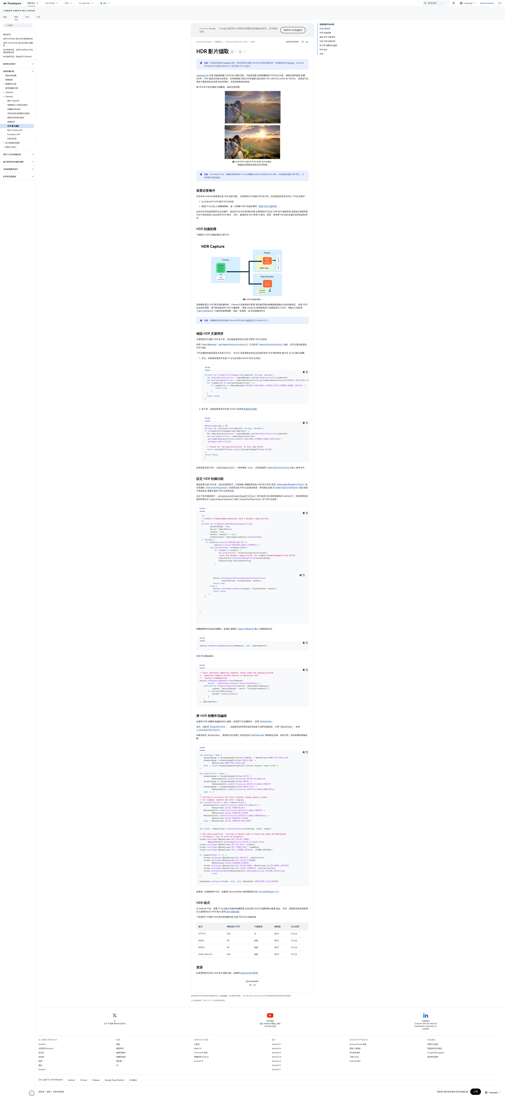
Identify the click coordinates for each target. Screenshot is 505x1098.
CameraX (290, 63)
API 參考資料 (355, 1052)
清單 (232, 491)
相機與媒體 (120, 1057)
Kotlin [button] (207, 367)
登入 (500, 3)
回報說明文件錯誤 (434, 1048)
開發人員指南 (355, 1048)
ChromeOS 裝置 (201, 1052)
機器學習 (120, 1048)
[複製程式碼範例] (307, 372)
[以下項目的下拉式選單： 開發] (72, 3)
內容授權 (223, 996)
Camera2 (227, 63)
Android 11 (276, 1069)
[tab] (207, 367)
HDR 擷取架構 (232, 911)
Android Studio (487, 3)
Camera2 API (202, 75)
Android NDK (355, 1061)
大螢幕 (197, 1044)
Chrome (83, 1080)
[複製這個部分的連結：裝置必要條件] (218, 190)
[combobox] (436, 3)
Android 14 (276, 1057)
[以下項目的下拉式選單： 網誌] (110, 3)
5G (117, 1065)
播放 (278, 908)
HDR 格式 (216, 177)
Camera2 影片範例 (249, 973)
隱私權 (119, 1061)
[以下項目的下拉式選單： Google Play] (93, 3)
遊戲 (118, 1044)
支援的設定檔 (250, 409)
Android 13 (276, 1061)
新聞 (40, 1061)
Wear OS (197, 1048)
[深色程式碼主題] (303, 372)
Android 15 (276, 1052)
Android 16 (276, 1048)
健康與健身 (120, 1052)
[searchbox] (17, 25)
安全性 (41, 1052)
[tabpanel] (255, 387)
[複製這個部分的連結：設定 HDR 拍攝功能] (226, 479)
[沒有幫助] (307, 42)
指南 (16, 17)
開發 (67, 3)
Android (42, 1044)
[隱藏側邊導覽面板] (31, 1093)
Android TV (198, 1061)
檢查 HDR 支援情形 (268, 206)
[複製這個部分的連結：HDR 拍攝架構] (219, 229)
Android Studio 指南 (358, 1044)
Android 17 (276, 1044)
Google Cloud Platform (114, 1080)
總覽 (5, 17)
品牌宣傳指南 (58, 1092)
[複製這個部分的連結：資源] (205, 967)
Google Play (84, 3)
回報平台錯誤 (432, 1044)
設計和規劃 (50, 3)
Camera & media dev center (19, 10)
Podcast (42, 1069)
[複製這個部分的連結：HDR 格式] (212, 903)
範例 (27, 17)
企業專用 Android (46, 1048)
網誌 (105, 3)
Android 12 (276, 1065)
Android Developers (204, 42)
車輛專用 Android (201, 1057)
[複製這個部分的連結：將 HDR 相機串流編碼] (229, 716)
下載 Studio (354, 1057)
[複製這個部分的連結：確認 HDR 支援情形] (226, 333)
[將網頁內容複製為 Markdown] (240, 52)
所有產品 (133, 1080)
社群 (38, 17)
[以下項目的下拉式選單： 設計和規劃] (58, 3)
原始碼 (41, 1057)
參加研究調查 (432, 1057)
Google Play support (435, 1052)
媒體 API (250, 320)
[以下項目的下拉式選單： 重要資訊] (38, 3)
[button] (15, 64)
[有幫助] (303, 42)
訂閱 (475, 1091)
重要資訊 (31, 3)
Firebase (95, 1080)
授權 (48, 1092)
